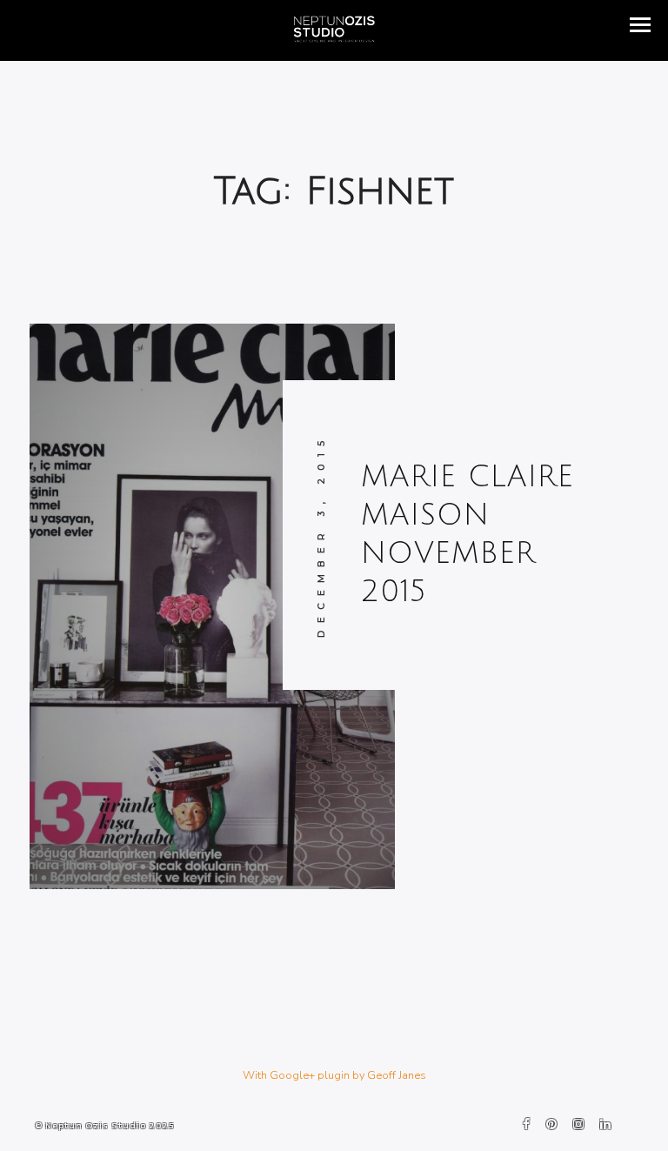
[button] (640, 25)
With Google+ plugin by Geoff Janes (334, 1075)
